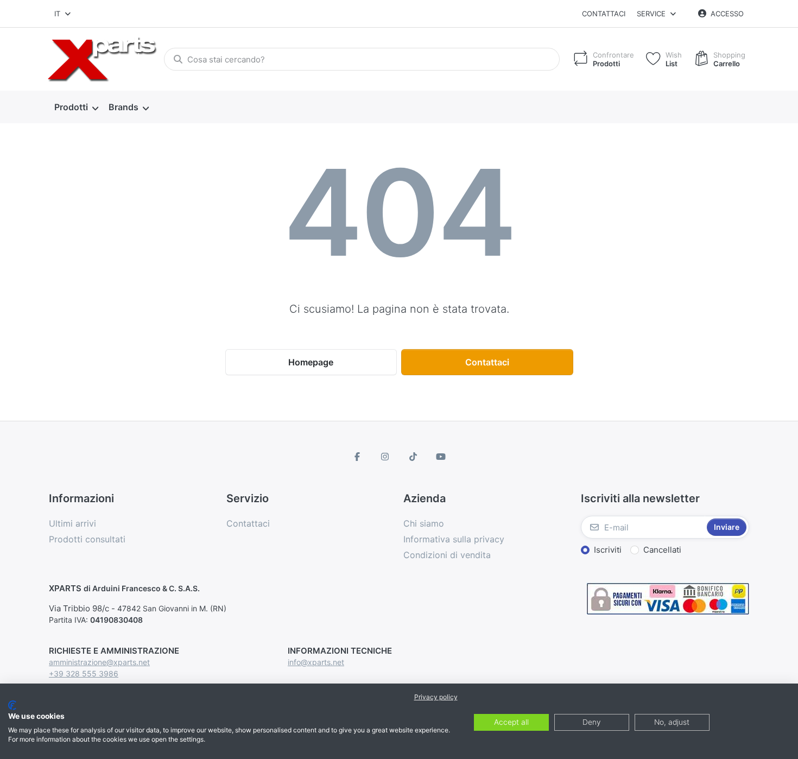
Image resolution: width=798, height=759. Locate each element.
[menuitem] (76, 107)
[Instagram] (385, 457)
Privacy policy (436, 697)
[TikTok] (413, 457)
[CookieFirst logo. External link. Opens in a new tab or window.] (12, 705)
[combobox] (63, 13)
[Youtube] (441, 457)
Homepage (310, 362)
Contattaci (603, 13)
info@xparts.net (316, 662)
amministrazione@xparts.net (99, 662)
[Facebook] (357, 457)
